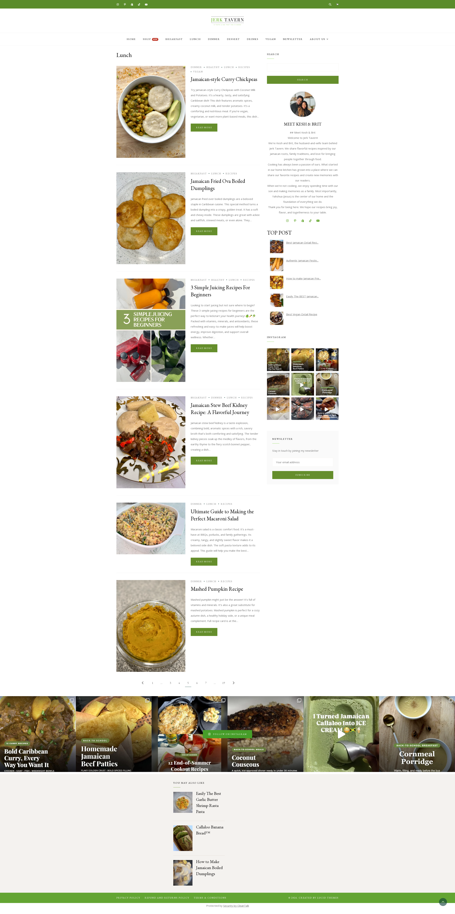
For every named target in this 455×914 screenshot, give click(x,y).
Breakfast (174, 39)
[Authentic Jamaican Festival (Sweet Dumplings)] (276, 264)
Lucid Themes (328, 897)
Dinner (214, 39)
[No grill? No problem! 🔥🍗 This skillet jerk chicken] (302, 408)
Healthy (213, 67)
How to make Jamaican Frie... (303, 278)
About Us (317, 39)
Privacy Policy (128, 897)
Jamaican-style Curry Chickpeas (224, 79)
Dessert (233, 39)
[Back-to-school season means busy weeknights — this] (278, 384)
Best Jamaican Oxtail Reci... (302, 242)
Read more (204, 127)
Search (302, 79)
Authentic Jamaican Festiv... (302, 260)
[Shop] (337, 4)
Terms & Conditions (210, 897)
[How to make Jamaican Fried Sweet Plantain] (276, 282)
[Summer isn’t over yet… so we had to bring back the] (302, 384)
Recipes (244, 67)
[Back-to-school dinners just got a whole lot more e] (327, 408)
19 (223, 683)
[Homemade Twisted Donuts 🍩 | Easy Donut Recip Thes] (278, 408)
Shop (150, 39)
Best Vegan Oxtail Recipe (301, 314)
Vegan (271, 39)
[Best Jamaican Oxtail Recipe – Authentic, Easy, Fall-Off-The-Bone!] (276, 246)
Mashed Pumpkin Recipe (217, 588)
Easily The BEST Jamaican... (302, 296)
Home (131, 39)
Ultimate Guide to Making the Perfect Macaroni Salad (222, 515)
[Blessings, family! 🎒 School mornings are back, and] (302, 359)
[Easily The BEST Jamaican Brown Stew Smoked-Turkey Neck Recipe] (276, 300)
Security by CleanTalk (236, 905)
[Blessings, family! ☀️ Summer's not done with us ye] (327, 359)
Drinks (252, 39)
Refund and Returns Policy (167, 897)
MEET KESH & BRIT (303, 124)
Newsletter (293, 39)
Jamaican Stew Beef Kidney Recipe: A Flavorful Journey (220, 409)
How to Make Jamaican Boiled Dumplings (209, 867)
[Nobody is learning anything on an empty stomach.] (327, 384)
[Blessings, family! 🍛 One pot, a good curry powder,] (278, 359)
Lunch (195, 39)
